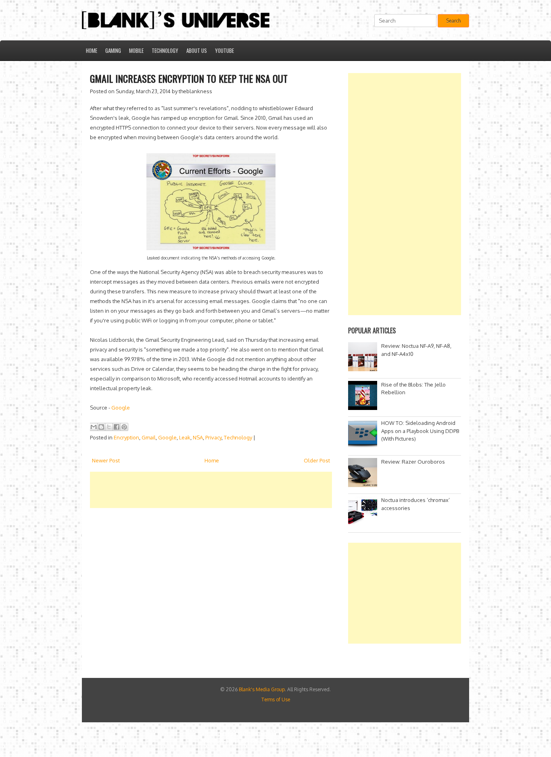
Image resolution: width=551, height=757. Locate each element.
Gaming (113, 50)
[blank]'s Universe (271, 734)
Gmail (149, 437)
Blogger (330, 734)
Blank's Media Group (262, 689)
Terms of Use (275, 699)
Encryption (126, 437)
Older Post (317, 460)
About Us (196, 50)
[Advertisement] (237, 490)
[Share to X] (109, 427)
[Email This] (94, 427)
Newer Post (106, 460)
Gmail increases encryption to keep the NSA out (189, 78)
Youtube (224, 50)
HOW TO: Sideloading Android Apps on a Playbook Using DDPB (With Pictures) (420, 431)
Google (120, 407)
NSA (198, 437)
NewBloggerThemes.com (324, 741)
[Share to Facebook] (117, 427)
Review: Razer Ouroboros (413, 461)
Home (91, 50)
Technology (165, 50)
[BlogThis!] (101, 427)
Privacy (213, 437)
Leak (184, 437)
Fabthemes (234, 741)
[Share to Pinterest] (124, 427)
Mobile (136, 50)
